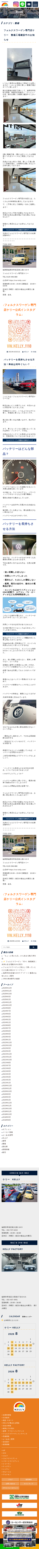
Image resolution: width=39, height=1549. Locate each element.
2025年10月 (7, 994)
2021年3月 (6, 1077)
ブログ (10, 1479)
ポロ (4, 1453)
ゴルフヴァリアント (10, 1458)
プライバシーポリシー (10, 1488)
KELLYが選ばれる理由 (11, 1423)
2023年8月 (6, 1025)
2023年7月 (6, 1028)
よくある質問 (7, 1135)
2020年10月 (7, 1091)
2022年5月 (6, 1048)
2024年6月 (6, 1014)
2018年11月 (7, 1111)
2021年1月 (6, 1083)
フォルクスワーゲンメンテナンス (15, 1434)
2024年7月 (6, 1011)
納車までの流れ (8, 1428)
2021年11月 (7, 1057)
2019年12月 (7, 1103)
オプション (6, 1129)
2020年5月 (6, 1094)
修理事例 (29, 1479)
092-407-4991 (12, 1300)
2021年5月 (6, 1071)
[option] (19, 1193)
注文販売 (6, 1417)
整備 (34, 352)
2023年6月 (6, 1031)
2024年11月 (7, 1002)
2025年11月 (7, 991)
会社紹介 (6, 1442)
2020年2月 (6, 1100)
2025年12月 (7, 988)
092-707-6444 (12, 1230)
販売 (4, 1152)
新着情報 (5, 1149)
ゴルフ (5, 1456)
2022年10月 (7, 1045)
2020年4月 (6, 1097)
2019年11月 (7, 1106)
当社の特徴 (7, 1426)
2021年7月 (6, 1065)
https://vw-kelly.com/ (17, 280)
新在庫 (5, 1146)
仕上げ (5, 1138)
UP (4, 1450)
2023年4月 (6, 1037)
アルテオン (7, 1474)
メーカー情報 (7, 1132)
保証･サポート (8, 1420)
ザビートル (7, 1472)
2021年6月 (6, 1068)
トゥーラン (7, 1464)
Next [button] (33, 1343)
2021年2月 (6, 1080)
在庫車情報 (7, 1415)
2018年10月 (7, 1114)
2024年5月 (6, 1017)
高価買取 (6, 1436)
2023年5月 (6, 1034)
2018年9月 (6, 1117)
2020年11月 (7, 1088)
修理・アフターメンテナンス (13, 1431)
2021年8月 (6, 1062)
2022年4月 (6, 1051)
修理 (4, 1141)
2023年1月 (6, 1039)
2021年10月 (7, 1060)
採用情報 (6, 1444)
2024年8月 (6, 1008)
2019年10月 (7, 1108)
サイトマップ (28, 1483)
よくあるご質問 (8, 1439)
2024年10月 (7, 1005)
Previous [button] (5, 1344)
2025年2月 (6, 999)
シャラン (6, 1469)
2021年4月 (6, 1074)
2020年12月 (7, 1085)
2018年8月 (6, 1120)
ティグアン (7, 1466)
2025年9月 (6, 996)
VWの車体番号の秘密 (11, 979)
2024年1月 (6, 1022)
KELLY (26, 352)
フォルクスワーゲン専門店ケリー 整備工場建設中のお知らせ (19, 35)
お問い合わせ (10, 1483)
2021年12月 (7, 1054)
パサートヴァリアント (11, 1461)
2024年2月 (6, 1019)
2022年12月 (7, 1042)
